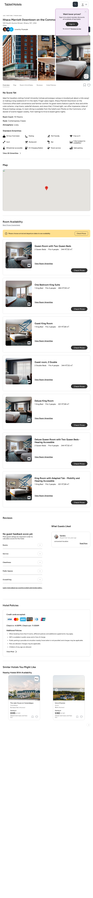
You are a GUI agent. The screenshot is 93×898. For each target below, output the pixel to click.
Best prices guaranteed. (11, 225)
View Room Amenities (44, 264)
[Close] (86, 12)
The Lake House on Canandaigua (21, 703)
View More (10, 652)
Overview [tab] (6, 85)
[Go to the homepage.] (13, 4)
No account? (72, 29)
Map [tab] (14, 85)
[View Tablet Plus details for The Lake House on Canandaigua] (36, 679)
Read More (83, 543)
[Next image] (36, 689)
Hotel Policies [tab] (51, 85)
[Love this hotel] (89, 85)
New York (9, 15)
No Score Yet (17, 707)
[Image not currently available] (19, 255)
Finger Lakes (18, 15)
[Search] (75, 4)
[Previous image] (11, 689)
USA (4, 15)
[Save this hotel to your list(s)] (84, 85)
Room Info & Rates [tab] (26, 85)
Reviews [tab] (40, 85)
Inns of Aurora (60, 703)
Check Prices (81, 233)
